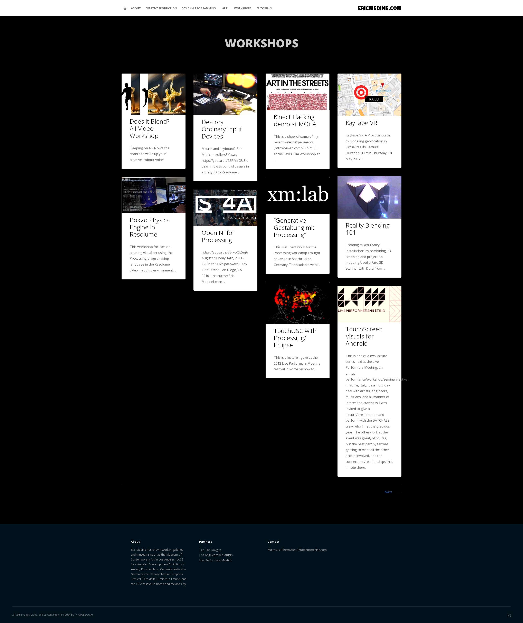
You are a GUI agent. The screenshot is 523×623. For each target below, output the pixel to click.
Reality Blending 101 (368, 229)
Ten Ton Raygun (210, 550)
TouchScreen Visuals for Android (364, 336)
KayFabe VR (361, 122)
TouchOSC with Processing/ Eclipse (295, 337)
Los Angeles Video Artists (216, 555)
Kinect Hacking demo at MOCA (295, 120)
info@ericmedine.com (312, 550)
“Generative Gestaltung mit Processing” (294, 227)
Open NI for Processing (218, 236)
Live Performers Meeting (215, 560)
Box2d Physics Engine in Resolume (149, 227)
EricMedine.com (84, 615)
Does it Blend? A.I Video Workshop (150, 128)
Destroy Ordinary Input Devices (222, 129)
